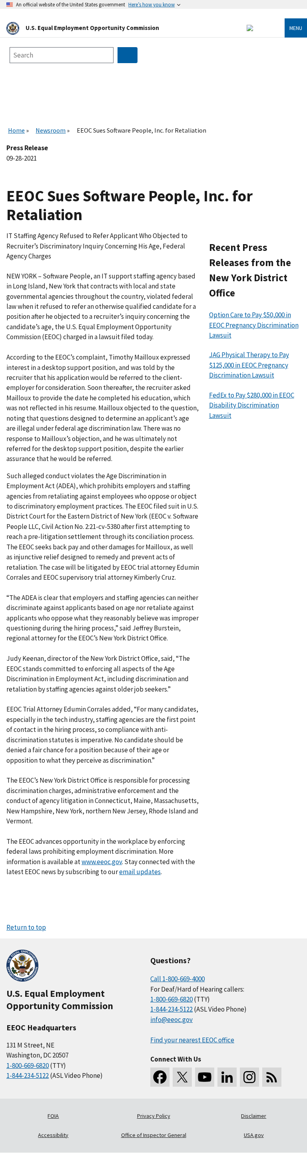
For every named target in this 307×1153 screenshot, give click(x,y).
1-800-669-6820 (27, 1065)
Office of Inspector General (153, 1135)
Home (16, 130)
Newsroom (51, 130)
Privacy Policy (153, 1115)
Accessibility (53, 1135)
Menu (295, 28)
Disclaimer (253, 1115)
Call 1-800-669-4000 (177, 978)
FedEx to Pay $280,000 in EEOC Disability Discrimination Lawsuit (251, 405)
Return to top (26, 927)
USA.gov (254, 1135)
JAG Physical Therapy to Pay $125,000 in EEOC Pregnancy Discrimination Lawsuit (249, 365)
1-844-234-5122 (27, 1075)
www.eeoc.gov (102, 861)
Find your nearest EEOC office (192, 1040)
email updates (140, 871)
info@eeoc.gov (171, 1019)
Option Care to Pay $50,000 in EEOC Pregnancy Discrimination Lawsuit (254, 325)
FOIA (53, 1115)
